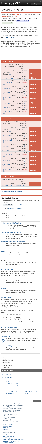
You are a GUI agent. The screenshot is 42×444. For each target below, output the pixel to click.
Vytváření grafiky (7, 365)
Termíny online (7, 62)
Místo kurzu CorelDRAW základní (12, 223)
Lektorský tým (5, 251)
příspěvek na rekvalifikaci (15, 208)
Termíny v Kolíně (8, 176)
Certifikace (5, 427)
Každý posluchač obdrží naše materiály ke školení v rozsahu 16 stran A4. (21, 244)
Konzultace (5, 429)
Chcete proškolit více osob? (9, 327)
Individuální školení (23, 20)
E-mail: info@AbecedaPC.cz (10, 438)
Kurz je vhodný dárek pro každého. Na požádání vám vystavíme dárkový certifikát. (21, 349)
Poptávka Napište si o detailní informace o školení (12, 384)
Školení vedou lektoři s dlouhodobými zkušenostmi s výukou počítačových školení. (21, 254)
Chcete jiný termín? (7, 270)
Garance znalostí (6, 336)
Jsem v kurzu (10, 37)
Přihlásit (28, 4)
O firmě (27, 393)
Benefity (3, 288)
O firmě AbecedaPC (8, 442)
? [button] (24, 78)
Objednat (33, 74)
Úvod (3, 357)
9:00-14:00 (14, 82)
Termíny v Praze (8, 119)
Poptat (32, 185)
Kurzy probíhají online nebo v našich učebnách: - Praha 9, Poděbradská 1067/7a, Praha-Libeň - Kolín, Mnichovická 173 (22, 227)
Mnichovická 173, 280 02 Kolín (11, 441)
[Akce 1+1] (21, 54)
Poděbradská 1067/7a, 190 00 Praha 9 (13, 439)
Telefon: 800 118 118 (8, 436)
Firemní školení (7, 23)
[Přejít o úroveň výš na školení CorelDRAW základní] (21, 401)
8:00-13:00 (14, 77)
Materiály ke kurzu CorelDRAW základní (13, 242)
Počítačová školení (7, 360)
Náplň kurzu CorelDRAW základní (11, 232)
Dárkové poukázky (6, 346)
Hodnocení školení (6, 297)
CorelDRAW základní (8, 370)
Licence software (7, 426)
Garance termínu (6, 279)
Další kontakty (10, 393)
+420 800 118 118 (11, 391)
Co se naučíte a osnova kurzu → (12, 191)
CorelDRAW (5, 368)
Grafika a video (6, 363)
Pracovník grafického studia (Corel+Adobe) (24, 205)
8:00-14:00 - (14, 72)
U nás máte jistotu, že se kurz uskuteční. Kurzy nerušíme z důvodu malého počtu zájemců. (20, 282)
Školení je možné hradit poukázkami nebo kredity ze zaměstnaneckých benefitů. (21, 291)
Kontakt (39, 2)
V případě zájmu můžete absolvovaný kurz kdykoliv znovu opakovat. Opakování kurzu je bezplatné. (22, 339)
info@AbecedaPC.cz (31, 391)
